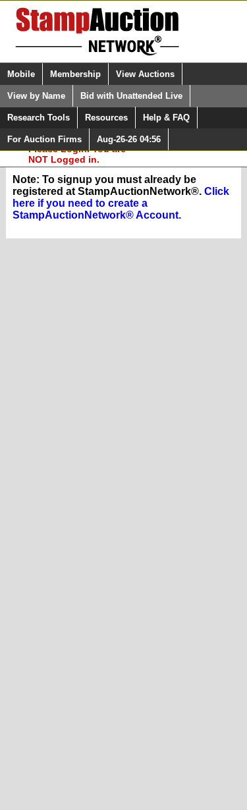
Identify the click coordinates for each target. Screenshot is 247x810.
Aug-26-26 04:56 (129, 139)
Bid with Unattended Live (131, 96)
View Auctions (145, 74)
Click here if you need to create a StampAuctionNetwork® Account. (121, 203)
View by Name (36, 96)
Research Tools (38, 117)
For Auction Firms (44, 139)
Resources (106, 117)
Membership (75, 74)
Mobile (21, 74)
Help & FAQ (166, 117)
